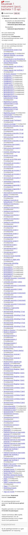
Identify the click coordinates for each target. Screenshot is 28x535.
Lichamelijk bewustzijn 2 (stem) (13, 289)
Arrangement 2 (8, 77)
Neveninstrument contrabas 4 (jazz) (14, 399)
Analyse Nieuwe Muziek (11, 62)
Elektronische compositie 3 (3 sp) (13, 137)
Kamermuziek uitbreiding (11, 263)
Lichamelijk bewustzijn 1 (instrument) (14, 278)
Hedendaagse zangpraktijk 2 (12, 185)
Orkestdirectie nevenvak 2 (11, 417)
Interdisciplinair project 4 (11, 237)
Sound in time (8, 473)
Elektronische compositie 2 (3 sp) (13, 133)
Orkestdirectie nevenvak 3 (11, 421)
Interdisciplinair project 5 (11, 241)
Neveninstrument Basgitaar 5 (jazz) (14, 384)
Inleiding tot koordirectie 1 (11, 204)
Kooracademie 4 (8, 272)
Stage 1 (6, 478)
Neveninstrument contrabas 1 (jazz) (14, 387)
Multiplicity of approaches (11, 308)
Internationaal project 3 (10, 252)
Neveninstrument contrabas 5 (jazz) (14, 402)
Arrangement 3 (8, 79)
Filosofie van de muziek (11, 155)
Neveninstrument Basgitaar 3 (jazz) (14, 376)
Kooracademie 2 (8, 269)
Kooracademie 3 (8, 270)
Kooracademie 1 (8, 267)
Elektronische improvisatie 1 (12, 144)
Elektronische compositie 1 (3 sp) (13, 129)
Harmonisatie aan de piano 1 (12, 163)
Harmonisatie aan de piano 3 (12, 170)
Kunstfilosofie (8, 276)
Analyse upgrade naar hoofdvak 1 (13, 66)
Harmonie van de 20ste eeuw (12, 159)
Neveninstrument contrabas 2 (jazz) (14, 391)
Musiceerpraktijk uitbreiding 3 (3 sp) (14, 319)
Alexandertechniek (9, 53)
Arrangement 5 (8, 83)
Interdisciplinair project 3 (11, 233)
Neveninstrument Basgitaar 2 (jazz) (14, 373)
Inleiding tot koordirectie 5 (11, 218)
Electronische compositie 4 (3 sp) (13, 126)
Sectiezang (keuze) (9, 471)
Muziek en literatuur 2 (10, 332)
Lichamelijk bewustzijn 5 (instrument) (15, 304)
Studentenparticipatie (10, 488)
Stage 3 (6, 486)
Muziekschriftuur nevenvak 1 (12, 354)
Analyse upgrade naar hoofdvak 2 (14, 70)
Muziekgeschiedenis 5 (10, 343)
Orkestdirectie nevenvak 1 (11, 413)
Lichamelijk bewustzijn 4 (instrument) (15, 300)
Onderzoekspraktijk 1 (10, 406)
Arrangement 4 (8, 81)
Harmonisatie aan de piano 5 (12, 178)
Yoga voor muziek (9, 491)
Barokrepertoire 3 (9, 90)
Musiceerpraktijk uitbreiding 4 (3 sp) (14, 322)
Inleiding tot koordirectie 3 (11, 211)
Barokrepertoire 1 (9, 87)
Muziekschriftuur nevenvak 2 (12, 358)
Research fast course (10, 464)
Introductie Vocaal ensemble (12, 256)
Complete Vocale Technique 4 (12, 116)
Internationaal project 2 (10, 248)
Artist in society (8, 85)
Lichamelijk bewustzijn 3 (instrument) (15, 293)
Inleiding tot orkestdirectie (11, 222)
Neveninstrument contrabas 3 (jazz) (14, 395)
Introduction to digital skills (12, 259)
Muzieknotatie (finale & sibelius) (13, 347)
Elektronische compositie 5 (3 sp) (13, 140)
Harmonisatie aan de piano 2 (12, 166)
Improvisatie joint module (11, 196)
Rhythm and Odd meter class (12, 465)
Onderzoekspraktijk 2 (10, 408)
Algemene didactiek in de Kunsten (13, 55)
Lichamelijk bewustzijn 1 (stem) (13, 282)
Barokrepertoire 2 (9, 88)
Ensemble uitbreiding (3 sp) (12, 152)
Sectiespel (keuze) (9, 469)
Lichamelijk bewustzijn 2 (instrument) (15, 285)
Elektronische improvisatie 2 (12, 148)
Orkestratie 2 (7, 430)
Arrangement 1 (8, 75)
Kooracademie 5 (8, 274)
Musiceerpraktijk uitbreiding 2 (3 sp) (14, 315)
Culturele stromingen (10, 124)
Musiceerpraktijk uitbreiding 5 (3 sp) (14, 326)
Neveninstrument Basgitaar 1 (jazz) (14, 369)
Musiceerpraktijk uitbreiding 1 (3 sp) (14, 311)
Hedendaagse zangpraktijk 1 (12, 181)
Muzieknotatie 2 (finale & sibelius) (13, 350)
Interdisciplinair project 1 (11, 226)
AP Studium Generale (10, 74)
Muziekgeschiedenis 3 (10, 335)
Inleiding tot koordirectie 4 (11, 215)
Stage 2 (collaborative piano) (12, 482)
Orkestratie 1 (7, 428)
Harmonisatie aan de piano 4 (12, 174)
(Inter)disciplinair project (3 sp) (13, 49)
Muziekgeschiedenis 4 (10, 339)
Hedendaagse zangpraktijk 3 (12, 189)
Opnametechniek (8, 412)
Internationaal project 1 (10, 244)
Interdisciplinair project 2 (11, 230)
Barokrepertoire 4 (9, 92)
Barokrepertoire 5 (9, 94)
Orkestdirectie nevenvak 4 (11, 425)
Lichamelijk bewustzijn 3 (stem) (13, 296)
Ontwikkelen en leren (10, 410)
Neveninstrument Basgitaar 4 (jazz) (14, 380)
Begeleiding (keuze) (9, 113)
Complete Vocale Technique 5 (12, 120)
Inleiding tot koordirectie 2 (11, 207)
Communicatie (8, 114)
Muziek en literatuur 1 (10, 330)
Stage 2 (6, 480)
